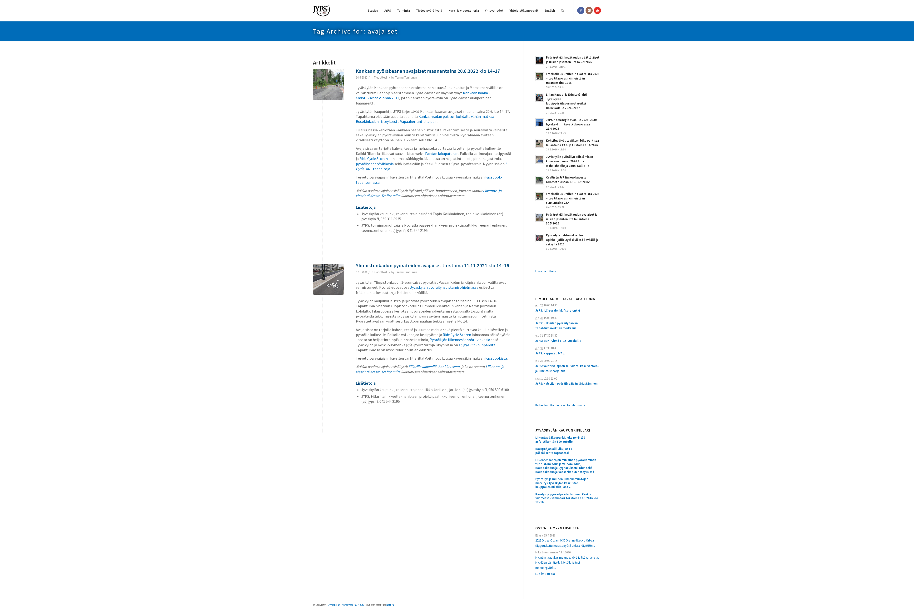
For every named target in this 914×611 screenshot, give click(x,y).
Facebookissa (496, 358)
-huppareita (477, 345)
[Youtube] (597, 10)
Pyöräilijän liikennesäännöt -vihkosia (460, 339)
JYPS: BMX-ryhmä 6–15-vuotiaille (558, 341)
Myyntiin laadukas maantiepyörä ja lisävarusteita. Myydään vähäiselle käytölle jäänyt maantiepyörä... (567, 563)
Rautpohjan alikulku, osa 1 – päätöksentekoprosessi (555, 451)
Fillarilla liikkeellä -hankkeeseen (434, 366)
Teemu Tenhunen (406, 77)
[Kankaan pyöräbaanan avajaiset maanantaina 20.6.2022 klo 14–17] (328, 84)
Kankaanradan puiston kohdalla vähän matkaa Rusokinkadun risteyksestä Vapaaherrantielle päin (425, 119)
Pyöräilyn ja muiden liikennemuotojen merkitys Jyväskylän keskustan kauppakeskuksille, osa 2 (561, 483)
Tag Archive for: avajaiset (355, 31)
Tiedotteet (380, 77)
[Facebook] (580, 10)
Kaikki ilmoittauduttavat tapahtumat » (560, 405)
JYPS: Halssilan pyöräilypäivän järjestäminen (566, 384)
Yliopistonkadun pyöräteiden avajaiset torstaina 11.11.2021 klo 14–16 (432, 265)
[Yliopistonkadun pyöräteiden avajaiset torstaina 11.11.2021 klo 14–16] (328, 279)
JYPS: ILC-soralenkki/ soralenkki (557, 310)
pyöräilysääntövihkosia (375, 163)
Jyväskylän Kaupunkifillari (562, 430)
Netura (390, 604)
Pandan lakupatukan (441, 153)
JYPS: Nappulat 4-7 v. (550, 353)
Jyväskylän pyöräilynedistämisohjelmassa (444, 287)
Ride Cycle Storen (373, 158)
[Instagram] (589, 10)
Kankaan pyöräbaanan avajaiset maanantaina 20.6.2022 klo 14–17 (428, 71)
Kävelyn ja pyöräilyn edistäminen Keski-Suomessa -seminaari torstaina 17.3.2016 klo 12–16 (566, 498)
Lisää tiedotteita (545, 271)
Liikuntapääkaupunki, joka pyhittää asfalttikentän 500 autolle (560, 440)
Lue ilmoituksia (545, 574)
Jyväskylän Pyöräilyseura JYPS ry (346, 604)
